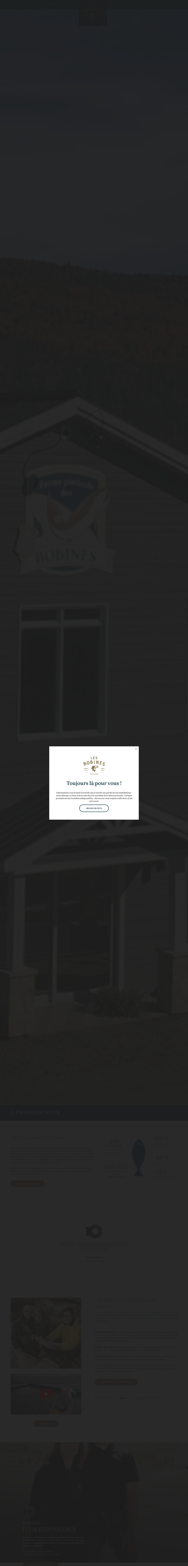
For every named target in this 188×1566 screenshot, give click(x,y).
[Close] (136, 749)
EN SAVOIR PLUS (94, 808)
